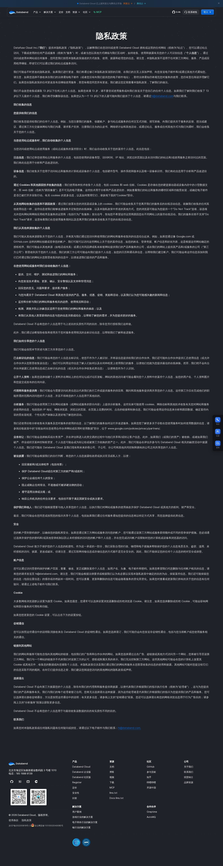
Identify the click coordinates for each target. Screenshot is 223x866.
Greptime (152, 811)
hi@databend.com (162, 96)
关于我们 (188, 766)
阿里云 (126, 3)
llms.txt (113, 792)
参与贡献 (151, 771)
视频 (112, 777)
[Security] (144, 840)
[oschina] (36, 782)
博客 (112, 771)
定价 (61, 12)
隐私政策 (27, 820)
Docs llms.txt (117, 798)
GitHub (150, 766)
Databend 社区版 (81, 777)
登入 (206, 12)
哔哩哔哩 (151, 782)
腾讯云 (140, 3)
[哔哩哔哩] (28, 782)
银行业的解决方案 (81, 827)
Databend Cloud (81, 766)
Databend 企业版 (81, 771)
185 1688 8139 (24, 773)
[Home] (18, 12)
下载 (112, 782)
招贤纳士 (188, 777)
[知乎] (20, 782)
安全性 (75, 792)
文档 (68, 12)
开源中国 (151, 787)
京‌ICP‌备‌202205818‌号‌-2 (20, 825)
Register (77, 782)
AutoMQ (151, 817)
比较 (74, 798)
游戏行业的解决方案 (82, 817)
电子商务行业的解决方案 (84, 822)
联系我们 (188, 771)
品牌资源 (188, 782)
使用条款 (13, 820)
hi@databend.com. (129, 728)
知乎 (149, 777)
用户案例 (76, 811)
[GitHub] (12, 782)
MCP (99, 12)
